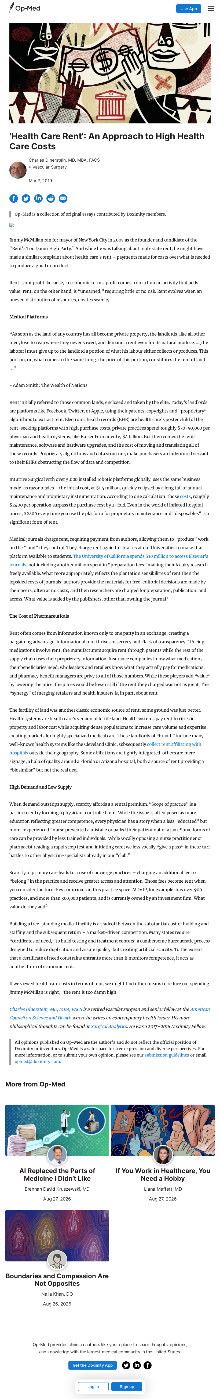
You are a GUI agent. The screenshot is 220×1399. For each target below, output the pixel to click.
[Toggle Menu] (211, 9)
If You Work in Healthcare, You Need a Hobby (163, 1174)
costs (185, 496)
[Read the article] (57, 1131)
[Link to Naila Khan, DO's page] (57, 1260)
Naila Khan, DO (57, 1294)
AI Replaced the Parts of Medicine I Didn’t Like (57, 1174)
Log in (93, 1386)
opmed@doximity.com (37, 1061)
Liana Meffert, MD (163, 1189)
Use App (189, 8)
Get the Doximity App (93, 1365)
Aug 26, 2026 (38, 1303)
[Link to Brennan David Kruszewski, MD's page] (57, 1155)
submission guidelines (167, 1055)
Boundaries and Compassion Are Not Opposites (57, 1280)
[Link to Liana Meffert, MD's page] (163, 1155)
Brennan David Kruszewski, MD (57, 1189)
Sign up (127, 1386)
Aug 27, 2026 (38, 1198)
